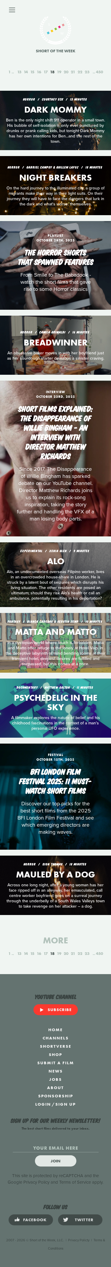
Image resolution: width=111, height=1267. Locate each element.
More (55, 940)
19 (59, 71)
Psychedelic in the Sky (55, 702)
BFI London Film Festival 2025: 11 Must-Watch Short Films (55, 780)
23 (87, 71)
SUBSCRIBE (60, 1009)
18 (52, 71)
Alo (55, 561)
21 (73, 71)
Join (55, 1161)
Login (43, 1104)
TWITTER (84, 1219)
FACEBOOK (35, 1219)
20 (66, 71)
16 (39, 71)
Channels (56, 1038)
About (55, 1087)
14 (26, 71)
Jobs (55, 1079)
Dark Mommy (55, 109)
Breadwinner (56, 342)
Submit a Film (55, 1062)
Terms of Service (75, 1182)
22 (80, 71)
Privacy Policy (36, 1182)
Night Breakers (55, 177)
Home (55, 1029)
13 (19, 71)
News (56, 1071)
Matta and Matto (55, 631)
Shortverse (55, 1046)
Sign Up (65, 1104)
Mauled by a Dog (55, 874)
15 (32, 71)
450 (99, 71)
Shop (55, 1054)
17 (46, 71)
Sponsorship (55, 1096)
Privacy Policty (78, 1240)
